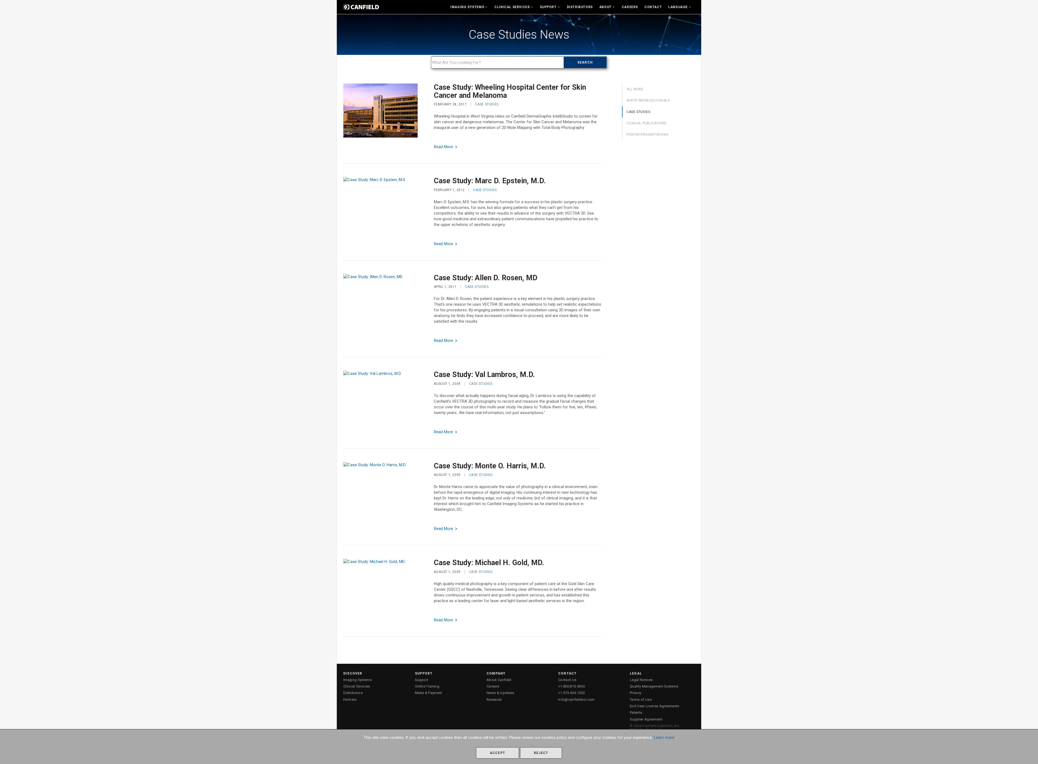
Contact (653, 7)
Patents (636, 712)
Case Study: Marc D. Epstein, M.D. (490, 180)
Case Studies (487, 104)
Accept (497, 753)
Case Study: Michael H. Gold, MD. (489, 562)
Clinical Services (512, 7)
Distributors (580, 7)
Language (678, 7)
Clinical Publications (646, 123)
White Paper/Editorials (648, 100)
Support (548, 7)
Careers (630, 7)
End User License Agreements (654, 706)
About (605, 7)
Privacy (635, 693)
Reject (541, 753)
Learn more (664, 737)
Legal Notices (641, 680)
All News (635, 89)
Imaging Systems (467, 7)
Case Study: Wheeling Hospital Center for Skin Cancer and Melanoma (510, 91)
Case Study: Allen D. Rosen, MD (485, 277)
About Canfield (499, 680)
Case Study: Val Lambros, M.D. (484, 374)
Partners (350, 700)
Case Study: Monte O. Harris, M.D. (490, 466)
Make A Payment (428, 693)
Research (494, 700)
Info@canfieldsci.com (576, 700)
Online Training (427, 686)
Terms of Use (641, 700)
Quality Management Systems (654, 686)
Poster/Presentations (647, 134)
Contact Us (567, 680)
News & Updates (500, 693)
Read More (444, 146)
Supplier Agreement (646, 719)
